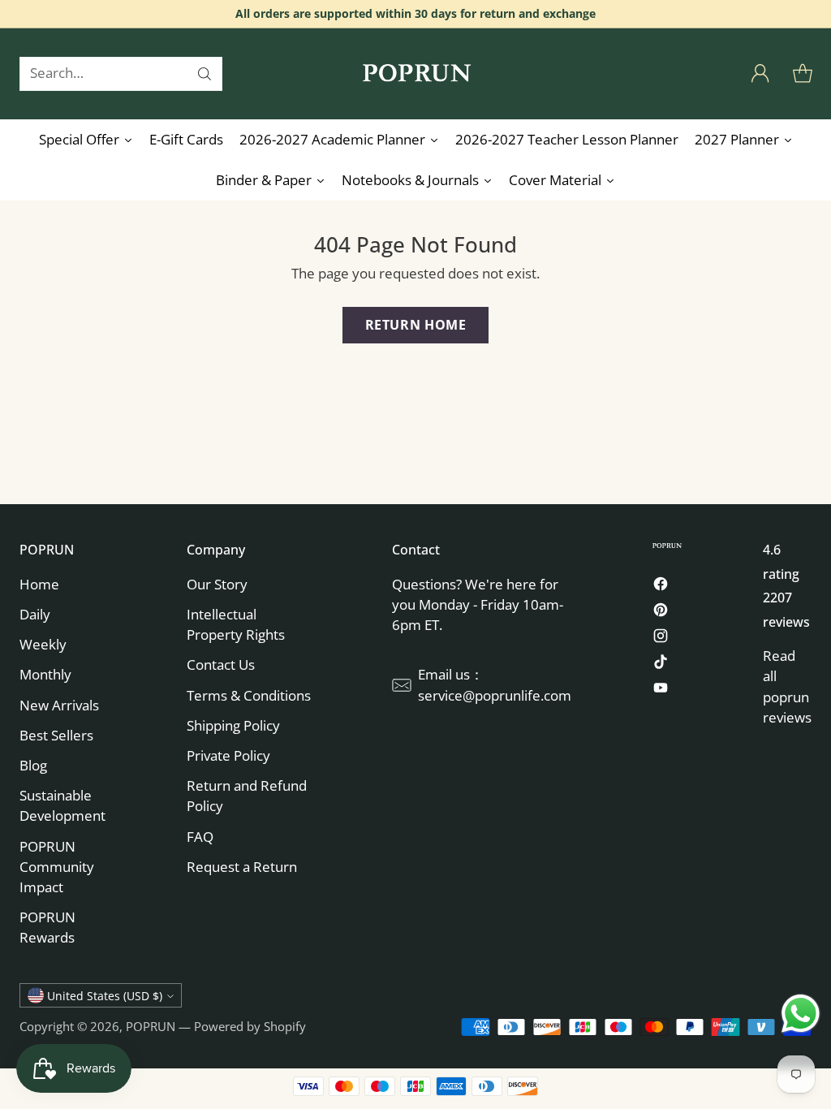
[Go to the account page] (760, 73)
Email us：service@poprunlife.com (494, 684)
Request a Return (242, 866)
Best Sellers (56, 735)
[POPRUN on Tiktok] (660, 664)
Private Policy (228, 755)
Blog (33, 765)
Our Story (217, 584)
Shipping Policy (233, 725)
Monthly (45, 674)
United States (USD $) (104, 995)
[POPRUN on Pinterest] (660, 612)
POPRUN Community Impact (56, 866)
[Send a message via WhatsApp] (800, 1013)
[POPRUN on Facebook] (660, 586)
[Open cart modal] (802, 73)
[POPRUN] (415, 73)
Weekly (43, 644)
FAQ (200, 836)
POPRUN (150, 1026)
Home (39, 584)
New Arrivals (59, 705)
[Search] (204, 74)
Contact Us (221, 664)
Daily (34, 614)
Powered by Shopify (250, 1026)
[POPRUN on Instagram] (660, 638)
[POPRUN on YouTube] (660, 690)
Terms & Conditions (249, 695)
